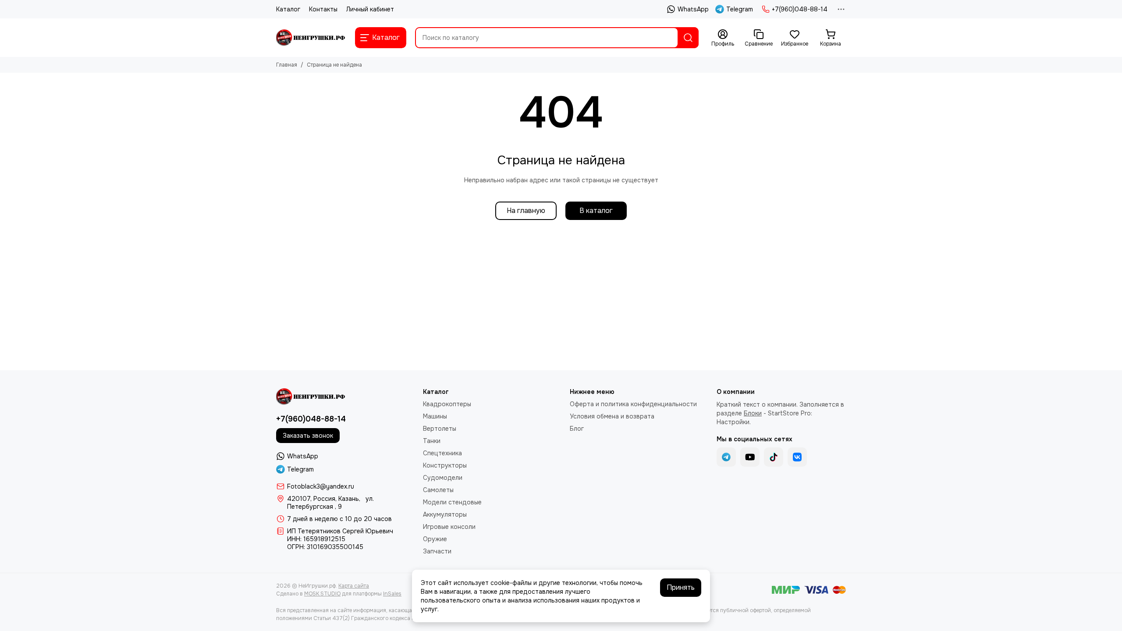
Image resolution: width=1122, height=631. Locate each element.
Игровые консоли (449, 527)
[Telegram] (726, 457)
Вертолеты (439, 428)
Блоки (753, 413)
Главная (286, 64)
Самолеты (438, 490)
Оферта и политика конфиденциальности (633, 404)
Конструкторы (445, 465)
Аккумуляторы (445, 514)
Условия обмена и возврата (612, 416)
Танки (431, 441)
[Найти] (688, 37)
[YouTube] (750, 457)
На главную (526, 210)
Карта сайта (353, 585)
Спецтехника (442, 453)
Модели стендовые (452, 502)
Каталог (288, 9)
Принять (681, 587)
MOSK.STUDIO (322, 593)
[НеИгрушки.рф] (311, 37)
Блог (577, 428)
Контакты (323, 9)
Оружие (435, 539)
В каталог (596, 210)
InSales (392, 593)
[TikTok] (773, 457)
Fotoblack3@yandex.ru (320, 486)
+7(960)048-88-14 (799, 9)
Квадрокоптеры (447, 404)
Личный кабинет (370, 9)
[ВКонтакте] (797, 457)
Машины (435, 416)
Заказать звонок (308, 436)
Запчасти (437, 551)
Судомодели (442, 478)
